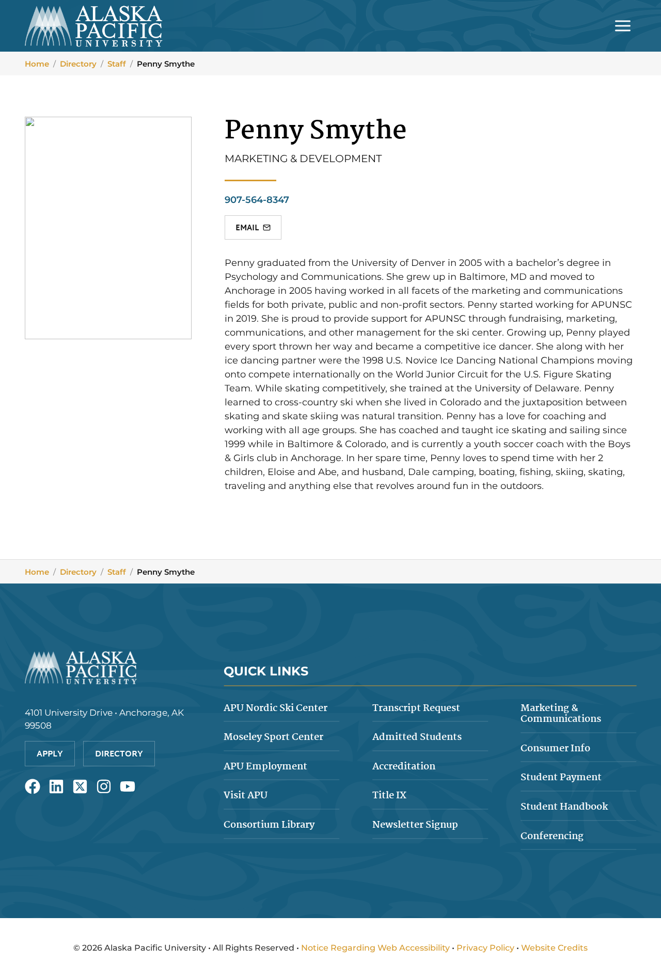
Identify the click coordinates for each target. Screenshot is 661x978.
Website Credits (554, 948)
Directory (78, 64)
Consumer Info (555, 748)
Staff (116, 64)
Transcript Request (416, 708)
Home (37, 64)
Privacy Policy (485, 948)
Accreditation (403, 767)
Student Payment (561, 777)
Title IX (389, 795)
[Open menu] (622, 25)
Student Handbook (564, 807)
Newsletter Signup (415, 825)
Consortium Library (269, 825)
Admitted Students (417, 737)
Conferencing (552, 836)
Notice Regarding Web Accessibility (375, 948)
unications (561, 714)
